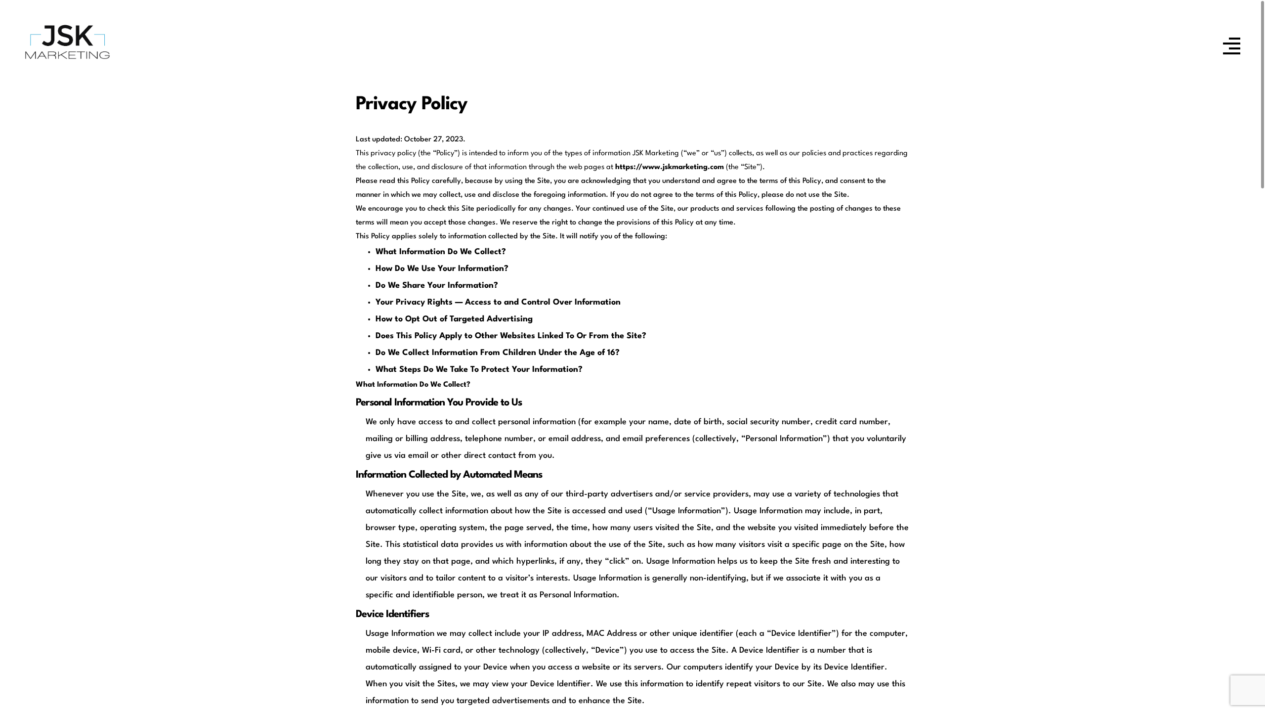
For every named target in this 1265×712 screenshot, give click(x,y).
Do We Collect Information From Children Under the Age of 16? (498, 353)
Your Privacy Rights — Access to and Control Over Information (498, 302)
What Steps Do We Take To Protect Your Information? (479, 369)
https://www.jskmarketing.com (669, 167)
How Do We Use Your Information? (442, 269)
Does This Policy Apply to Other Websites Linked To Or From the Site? (511, 336)
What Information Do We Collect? (441, 252)
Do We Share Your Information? (437, 285)
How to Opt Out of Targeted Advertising (454, 319)
